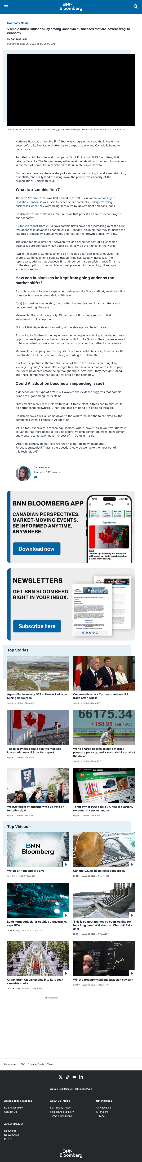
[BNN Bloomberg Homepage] (71, 7)
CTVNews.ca (103, 1107)
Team (50, 1064)
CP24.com (102, 1111)
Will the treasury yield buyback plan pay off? (103, 979)
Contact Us (10, 1111)
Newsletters (11, 1064)
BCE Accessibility (14, 1107)
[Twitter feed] (61, 1077)
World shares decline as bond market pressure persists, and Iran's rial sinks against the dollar (104, 752)
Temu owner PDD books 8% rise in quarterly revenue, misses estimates (103, 808)
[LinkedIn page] (81, 1077)
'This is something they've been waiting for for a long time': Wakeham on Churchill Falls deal (102, 925)
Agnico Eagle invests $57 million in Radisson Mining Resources (37, 696)
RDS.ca (8, 1139)
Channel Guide (36, 1064)
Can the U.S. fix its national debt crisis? (99, 870)
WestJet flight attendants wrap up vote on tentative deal (35, 808)
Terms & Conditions (61, 1115)
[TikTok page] (67, 1077)
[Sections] (6, 6)
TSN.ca (100, 1115)
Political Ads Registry (62, 1111)
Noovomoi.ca (11, 1134)
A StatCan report (27, 226)
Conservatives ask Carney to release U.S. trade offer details (101, 696)
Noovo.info (10, 1130)
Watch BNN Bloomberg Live (26, 870)
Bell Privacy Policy (60, 1107)
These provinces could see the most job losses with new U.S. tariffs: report (34, 750)
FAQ (22, 1064)
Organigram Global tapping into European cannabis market (35, 981)
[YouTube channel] (74, 1077)
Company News (18, 23)
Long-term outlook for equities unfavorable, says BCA (37, 923)
